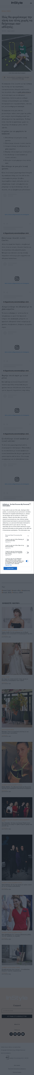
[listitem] (17, 536)
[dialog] (17, 537)
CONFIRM (10, 568)
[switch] (27, 540)
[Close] (30, 504)
